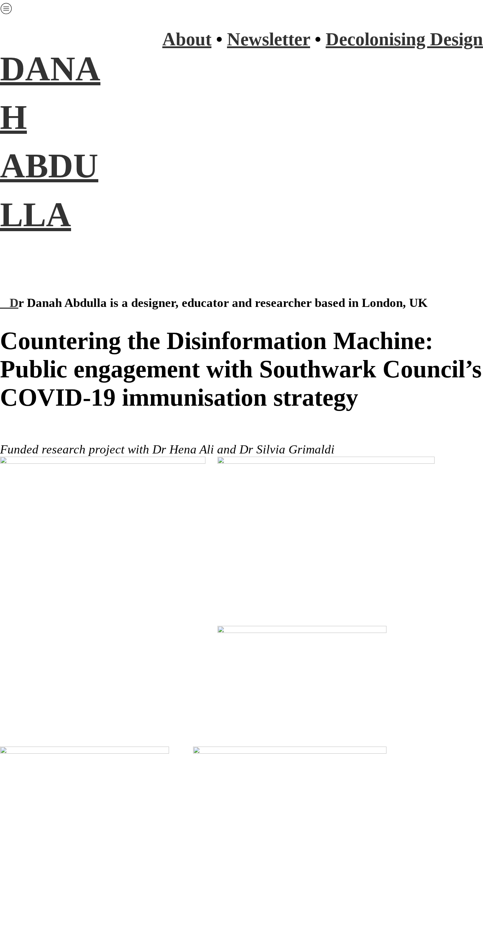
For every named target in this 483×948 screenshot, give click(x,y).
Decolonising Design (404, 39)
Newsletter (268, 39)
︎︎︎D (9, 303)
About (186, 39)
